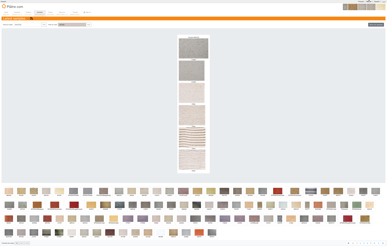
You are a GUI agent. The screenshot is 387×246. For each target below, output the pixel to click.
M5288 (211, 195)
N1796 (123, 237)
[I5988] (156, 218)
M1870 (369, 209)
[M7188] (21, 232)
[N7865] (59, 232)
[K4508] (237, 191)
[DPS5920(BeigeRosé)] (103, 191)
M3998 (105, 209)
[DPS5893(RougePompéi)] (74, 205)
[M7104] (22, 205)
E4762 (210, 223)
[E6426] (181, 218)
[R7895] (120, 205)
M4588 (196, 209)
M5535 (296, 209)
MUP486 (318, 209)
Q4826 (318, 223)
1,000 (27, 243)
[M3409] (250, 191)
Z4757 (34, 237)
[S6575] (199, 232)
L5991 (146, 209)
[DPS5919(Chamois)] (294, 191)
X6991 (72, 237)
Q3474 (280, 223)
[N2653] (222, 205)
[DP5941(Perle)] (87, 191)
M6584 (8, 195)
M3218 (46, 195)
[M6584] (9, 191)
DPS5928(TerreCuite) (55, 209)
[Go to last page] (383, 243)
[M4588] (196, 205)
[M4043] (119, 191)
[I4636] (131, 191)
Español (376, 1)
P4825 (225, 223)
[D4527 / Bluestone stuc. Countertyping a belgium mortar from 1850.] (363, 191)
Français (361, 1)
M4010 (173, 237)
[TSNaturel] (344, 205)
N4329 (262, 195)
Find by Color (52, 24)
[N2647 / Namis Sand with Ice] (91, 205)
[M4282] (158, 205)
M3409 (250, 195)
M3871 (270, 209)
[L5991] (145, 205)
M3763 (85, 223)
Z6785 (236, 209)
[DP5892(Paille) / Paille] (113, 218)
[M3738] (224, 191)
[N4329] (262, 191)
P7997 (128, 223)
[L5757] (60, 218)
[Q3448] (148, 232)
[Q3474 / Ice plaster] (279, 218)
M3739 (110, 237)
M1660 (135, 237)
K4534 (21, 223)
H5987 (171, 209)
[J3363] (362, 7)
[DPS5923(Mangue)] (37, 205)
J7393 (291, 223)
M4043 (119, 195)
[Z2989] (186, 232)
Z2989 (186, 237)
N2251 (268, 223)
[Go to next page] (378, 243)
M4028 (168, 223)
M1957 (212, 237)
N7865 (59, 237)
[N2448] (345, 7)
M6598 (144, 195)
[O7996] (142, 218)
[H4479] (209, 205)
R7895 (120, 209)
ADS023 (304, 223)
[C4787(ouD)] (183, 191)
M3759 (47, 223)
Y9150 (311, 195)
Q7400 (351, 195)
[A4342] (34, 191)
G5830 (283, 209)
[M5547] (84, 232)
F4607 (375, 195)
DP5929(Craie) (331, 209)
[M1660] (135, 232)
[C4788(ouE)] (254, 218)
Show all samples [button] (376, 25)
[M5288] (211, 191)
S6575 (199, 237)
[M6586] (184, 205)
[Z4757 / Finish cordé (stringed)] (34, 232)
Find (44, 24)
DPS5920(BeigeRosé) (103, 195)
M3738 (224, 195)
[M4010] (173, 232)
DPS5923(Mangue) (37, 209)
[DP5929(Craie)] (331, 205)
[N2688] (9, 205)
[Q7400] (351, 191)
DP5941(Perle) (87, 195)
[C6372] (157, 191)
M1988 (34, 223)
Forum (50, 13)
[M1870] (369, 205)
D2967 (325, 195)
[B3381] (21, 191)
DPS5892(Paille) (365, 223)
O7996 (142, 223)
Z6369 (160, 237)
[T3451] (249, 205)
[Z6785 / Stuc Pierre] (236, 205)
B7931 (195, 223)
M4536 (132, 209)
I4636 (132, 195)
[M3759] (47, 218)
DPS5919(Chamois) (294, 195)
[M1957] (212, 232)
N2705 (197, 195)
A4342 (34, 195)
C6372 (157, 195)
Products (16, 13)
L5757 (60, 223)
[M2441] (9, 218)
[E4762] (210, 218)
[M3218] (46, 191)
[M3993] (97, 232)
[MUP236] (9, 232)
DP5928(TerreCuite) (277, 195)
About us (61, 13)
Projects (28, 13)
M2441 (9, 223)
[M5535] (296, 205)
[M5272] (338, 191)
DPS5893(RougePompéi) (74, 209)
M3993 (97, 237)
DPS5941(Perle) (73, 195)
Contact (75, 13)
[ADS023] (304, 218)
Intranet (3, 1)
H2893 (169, 195)
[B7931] (195, 218)
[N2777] (307, 205)
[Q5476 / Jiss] (353, 7)
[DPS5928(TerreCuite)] (54, 205)
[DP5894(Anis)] (356, 205)
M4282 (158, 209)
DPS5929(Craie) (99, 223)
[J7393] (291, 218)
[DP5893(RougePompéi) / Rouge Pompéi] (347, 218)
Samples (39, 13)
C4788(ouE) (254, 223)
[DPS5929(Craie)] (99, 218)
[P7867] (46, 232)
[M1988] (34, 218)
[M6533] (72, 218)
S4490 (239, 223)
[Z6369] (160, 232)
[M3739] (110, 232)
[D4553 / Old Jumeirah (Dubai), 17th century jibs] (259, 205)
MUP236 (9, 237)
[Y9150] (311, 191)
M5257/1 (331, 223)
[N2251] (268, 218)
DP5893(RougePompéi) (348, 223)
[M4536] (133, 205)
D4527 (363, 195)
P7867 (46, 237)
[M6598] (144, 191)
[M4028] (168, 218)
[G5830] (283, 205)
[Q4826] (318, 218)
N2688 (9, 209)
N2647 (91, 209)
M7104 (22, 209)
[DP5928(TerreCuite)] (277, 191)
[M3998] (105, 205)
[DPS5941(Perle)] (73, 191)
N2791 (59, 195)
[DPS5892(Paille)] (365, 218)
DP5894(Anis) (356, 209)
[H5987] (171, 205)
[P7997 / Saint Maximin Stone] (128, 218)
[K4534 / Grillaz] (21, 218)
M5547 (84, 237)
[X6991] (71, 232)
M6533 (72, 223)
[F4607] (375, 191)
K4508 (237, 195)
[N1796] (123, 232)
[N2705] (197, 191)
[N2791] (380, 7)
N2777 (307, 209)
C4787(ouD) (183, 195)
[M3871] (270, 205)
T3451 (249, 209)
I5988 (156, 223)
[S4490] (239, 218)
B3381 (21, 195)
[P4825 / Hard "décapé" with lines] (225, 218)
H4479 (209, 209)
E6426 (181, 223)
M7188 (21, 237)
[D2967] (325, 191)
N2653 (222, 209)
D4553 (259, 209)
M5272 (338, 195)
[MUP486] (318, 205)
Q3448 (148, 237)
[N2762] (371, 7)
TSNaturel (344, 209)
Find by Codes (8, 24)
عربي (383, 1)
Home (6, 13)
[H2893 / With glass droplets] (169, 191)
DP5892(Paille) (114, 223)
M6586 (184, 209)
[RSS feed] (31, 18)
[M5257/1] (331, 218)
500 (21, 243)
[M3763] (85, 218)
